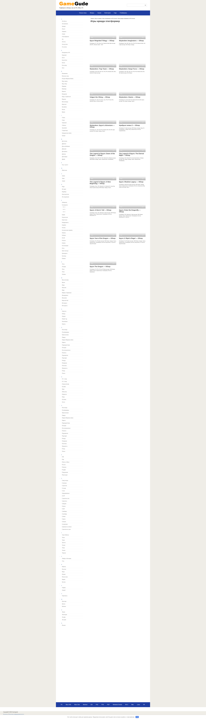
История (64, 189)
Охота (63, 402)
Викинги (64, 91)
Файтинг (64, 566)
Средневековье (65, 493)
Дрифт (63, 159)
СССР (63, 495)
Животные (64, 170)
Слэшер (64, 488)
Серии (99, 13)
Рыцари (64, 469)
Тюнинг (63, 550)
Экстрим (64, 619)
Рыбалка (64, 467)
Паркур (63, 337)
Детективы (64, 141)
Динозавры (64, 156)
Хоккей (63, 590)
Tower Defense (65, 535)
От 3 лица (64, 381)
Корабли (64, 225)
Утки (63, 561)
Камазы (64, 232)
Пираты (64, 342)
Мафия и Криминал (66, 292)
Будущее (64, 55)
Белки (63, 62)
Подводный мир (66, 345)
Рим (63, 459)
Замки (63, 175)
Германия (64, 122)
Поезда (64, 360)
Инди (63, 186)
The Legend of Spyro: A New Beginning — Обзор (100, 182)
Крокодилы (64, 253)
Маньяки (64, 287)
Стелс (63, 490)
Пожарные (64, 363)
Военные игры (65, 76)
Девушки (64, 148)
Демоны (64, 154)
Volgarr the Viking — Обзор (100, 97)
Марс (63, 290)
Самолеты (64, 501)
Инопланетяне (65, 194)
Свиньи (64, 506)
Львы (63, 271)
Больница (64, 65)
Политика (64, 365)
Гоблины (64, 125)
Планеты (64, 352)
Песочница (64, 329)
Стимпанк (64, 483)
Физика (63, 574)
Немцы (63, 313)
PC (61, 704)
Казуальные (65, 217)
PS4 (102, 704)
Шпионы (64, 606)
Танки (63, 540)
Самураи (64, 503)
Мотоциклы (64, 305)
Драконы (64, 143)
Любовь (64, 274)
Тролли (64, 542)
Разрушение (65, 472)
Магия (63, 282)
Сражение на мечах (67, 526)
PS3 (97, 704)
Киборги (64, 235)
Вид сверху (65, 81)
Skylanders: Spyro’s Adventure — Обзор (102, 126)
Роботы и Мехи (65, 462)
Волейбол (64, 107)
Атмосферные (65, 36)
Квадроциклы (65, 222)
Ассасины (64, 47)
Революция (64, 475)
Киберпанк (64, 202)
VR (144, 704)
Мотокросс (64, 303)
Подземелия (65, 355)
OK (137, 717)
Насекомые (64, 321)
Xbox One (77, 704)
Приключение (65, 334)
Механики (64, 298)
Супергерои (65, 524)
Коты (63, 248)
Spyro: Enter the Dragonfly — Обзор (130, 211)
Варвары (64, 86)
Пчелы (63, 373)
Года (115, 13)
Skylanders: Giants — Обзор (129, 97)
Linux (138, 704)
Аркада (64, 26)
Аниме (63, 34)
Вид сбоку (64, 83)
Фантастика (65, 576)
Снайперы (64, 511)
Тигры (63, 547)
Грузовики (64, 128)
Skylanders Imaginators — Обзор (131, 40)
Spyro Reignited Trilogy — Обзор (102, 40)
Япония (64, 625)
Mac (132, 704)
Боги (63, 67)
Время (63, 112)
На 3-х (64, 209)
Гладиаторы (65, 130)
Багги (63, 57)
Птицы (63, 370)
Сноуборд (64, 514)
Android (85, 704)
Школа (63, 604)
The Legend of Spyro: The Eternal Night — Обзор (131, 154)
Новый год (64, 318)
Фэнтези (64, 569)
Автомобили (65, 23)
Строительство (65, 498)
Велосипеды (65, 101)
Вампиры (64, 88)
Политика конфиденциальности (16, 714)
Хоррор (64, 587)
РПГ (63, 457)
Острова (64, 399)
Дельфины (64, 151)
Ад (62, 39)
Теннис (63, 545)
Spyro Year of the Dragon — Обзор (102, 238)
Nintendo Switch (117, 704)
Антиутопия (65, 44)
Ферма (63, 579)
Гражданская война (66, 133)
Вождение (64, 94)
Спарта (63, 519)
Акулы (63, 29)
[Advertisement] (72, 639)
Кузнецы (64, 256)
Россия (63, 464)
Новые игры (83, 13)
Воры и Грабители (66, 96)
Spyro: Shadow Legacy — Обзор (131, 182)
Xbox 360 (68, 704)
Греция (63, 135)
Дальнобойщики (66, 146)
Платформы (123, 13)
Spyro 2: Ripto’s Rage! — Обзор (131, 238)
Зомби (63, 181)
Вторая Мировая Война (67, 78)
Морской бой (65, 300)
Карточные (64, 219)
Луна (63, 269)
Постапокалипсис (66, 350)
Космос (64, 227)
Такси (63, 537)
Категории (107, 13)
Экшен (63, 612)
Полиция (64, 347)
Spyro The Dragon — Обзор (100, 266)
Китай (63, 237)
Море (63, 285)
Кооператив (65, 205)
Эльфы (64, 617)
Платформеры (65, 332)
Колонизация (65, 245)
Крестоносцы (65, 250)
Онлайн (64, 386)
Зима (63, 178)
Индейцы (64, 191)
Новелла (64, 311)
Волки (63, 109)
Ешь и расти (65, 164)
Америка (64, 31)
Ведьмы (64, 99)
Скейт (63, 508)
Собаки (63, 516)
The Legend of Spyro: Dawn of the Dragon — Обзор (102, 154)
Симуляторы (65, 480)
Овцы (63, 396)
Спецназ (64, 521)
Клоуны (64, 240)
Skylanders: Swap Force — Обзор (131, 69)
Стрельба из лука (66, 529)
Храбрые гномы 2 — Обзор (129, 125)
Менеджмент (65, 295)
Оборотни (64, 394)
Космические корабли (67, 230)
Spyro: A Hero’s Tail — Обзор (100, 210)
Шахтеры (64, 601)
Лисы (63, 264)
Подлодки (64, 358)
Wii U (126, 704)
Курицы (64, 258)
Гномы (63, 117)
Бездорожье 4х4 (66, 52)
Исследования (65, 196)
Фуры (63, 571)
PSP (108, 704)
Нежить (64, 324)
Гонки (63, 120)
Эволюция (64, 614)
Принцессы (64, 368)
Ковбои (63, 243)
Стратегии (64, 485)
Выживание (65, 73)
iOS (92, 704)
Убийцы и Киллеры (66, 558)
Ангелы (64, 41)
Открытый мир (65, 384)
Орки (63, 389)
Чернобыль (64, 595)
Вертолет (64, 104)
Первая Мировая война (67, 339)
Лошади (64, 266)
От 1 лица (64, 379)
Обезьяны (64, 391)
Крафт (63, 214)
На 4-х (64, 211)
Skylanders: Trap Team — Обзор (102, 69)
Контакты (5, 714)
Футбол (64, 582)
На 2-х (64, 206)
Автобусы (64, 21)
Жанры (92, 13)
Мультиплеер (65, 280)
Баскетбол (64, 60)
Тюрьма (64, 553)
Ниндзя (64, 316)
